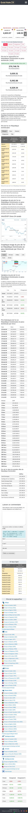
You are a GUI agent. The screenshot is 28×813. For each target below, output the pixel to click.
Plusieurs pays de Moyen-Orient (9, 733)
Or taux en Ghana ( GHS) (10, 626)
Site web (4, 548)
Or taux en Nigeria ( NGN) (10, 610)
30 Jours (11, 254)
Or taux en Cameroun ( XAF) (11, 622)
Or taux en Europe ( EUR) (10, 680)
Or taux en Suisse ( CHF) (10, 673)
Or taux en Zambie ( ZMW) (10, 619)
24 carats (4, 47)
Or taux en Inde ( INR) (9, 634)
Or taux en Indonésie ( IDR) (10, 637)
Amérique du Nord (9, 736)
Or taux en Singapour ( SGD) (11, 653)
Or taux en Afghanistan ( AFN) (11, 658)
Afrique (7, 602)
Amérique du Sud (9, 759)
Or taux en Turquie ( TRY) (10, 675)
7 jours (4, 254)
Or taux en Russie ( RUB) (10, 685)
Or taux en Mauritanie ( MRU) (11, 702)
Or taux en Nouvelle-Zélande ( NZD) (12, 754)
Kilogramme (17, 44)
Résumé (4, 131)
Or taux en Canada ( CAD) (10, 739)
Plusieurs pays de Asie (7, 665)
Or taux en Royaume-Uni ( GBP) (11, 678)
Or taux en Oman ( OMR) (10, 707)
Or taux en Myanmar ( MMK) (10, 644)
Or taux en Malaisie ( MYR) (10, 641)
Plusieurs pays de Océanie (8, 756)
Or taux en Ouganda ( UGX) (10, 617)
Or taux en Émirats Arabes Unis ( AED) (13, 721)
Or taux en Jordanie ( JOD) (10, 693)
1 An (23, 254)
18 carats (4, 50)
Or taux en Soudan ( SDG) (10, 714)
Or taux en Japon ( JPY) (9, 639)
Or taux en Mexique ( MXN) (10, 741)
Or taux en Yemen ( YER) (10, 726)
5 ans (3, 257)
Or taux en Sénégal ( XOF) (10, 612)
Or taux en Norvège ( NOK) (10, 683)
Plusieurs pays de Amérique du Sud (10, 768)
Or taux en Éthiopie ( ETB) (10, 624)
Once (5, 44)
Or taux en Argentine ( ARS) (10, 761)
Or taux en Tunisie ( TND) (10, 719)
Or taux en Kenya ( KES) (10, 607)
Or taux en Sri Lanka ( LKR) (10, 656)
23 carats (11, 47)
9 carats (11, 53)
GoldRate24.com (15, 809)
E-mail (4, 543)
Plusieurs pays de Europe (8, 687)
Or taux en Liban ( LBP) (9, 697)
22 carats (17, 47)
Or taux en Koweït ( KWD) (10, 695)
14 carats (11, 50)
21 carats (23, 47)
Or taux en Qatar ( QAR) (9, 709)
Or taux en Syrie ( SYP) (9, 717)
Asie (6, 631)
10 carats (23, 50)
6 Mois (17, 254)
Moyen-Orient (8, 690)
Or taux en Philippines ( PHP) (11, 651)
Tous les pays (8, 771)
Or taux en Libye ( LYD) (9, 700)
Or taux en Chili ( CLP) (9, 766)
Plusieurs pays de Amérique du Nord (11, 746)
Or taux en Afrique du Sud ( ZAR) (12, 615)
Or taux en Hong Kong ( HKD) (11, 663)
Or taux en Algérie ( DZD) (10, 724)
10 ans (9, 257)
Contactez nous (16, 811)
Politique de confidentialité (7, 811)
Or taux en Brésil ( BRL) (9, 764)
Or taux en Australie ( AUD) (10, 751)
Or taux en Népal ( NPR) (10, 646)
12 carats (17, 50)
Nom (3, 538)
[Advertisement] (14, 16)
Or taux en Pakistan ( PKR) (10, 649)
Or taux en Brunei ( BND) (10, 660)
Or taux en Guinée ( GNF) (10, 605)
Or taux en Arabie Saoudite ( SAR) (12, 712)
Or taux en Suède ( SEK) (10, 671)
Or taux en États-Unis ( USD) (11, 743)
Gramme (10, 44)
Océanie (7, 748)
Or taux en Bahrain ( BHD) (10, 729)
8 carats (17, 53)
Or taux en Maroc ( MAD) (10, 705)
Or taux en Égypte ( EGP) (10, 731)
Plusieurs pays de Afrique (8, 629)
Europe (7, 668)
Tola (23, 44)
